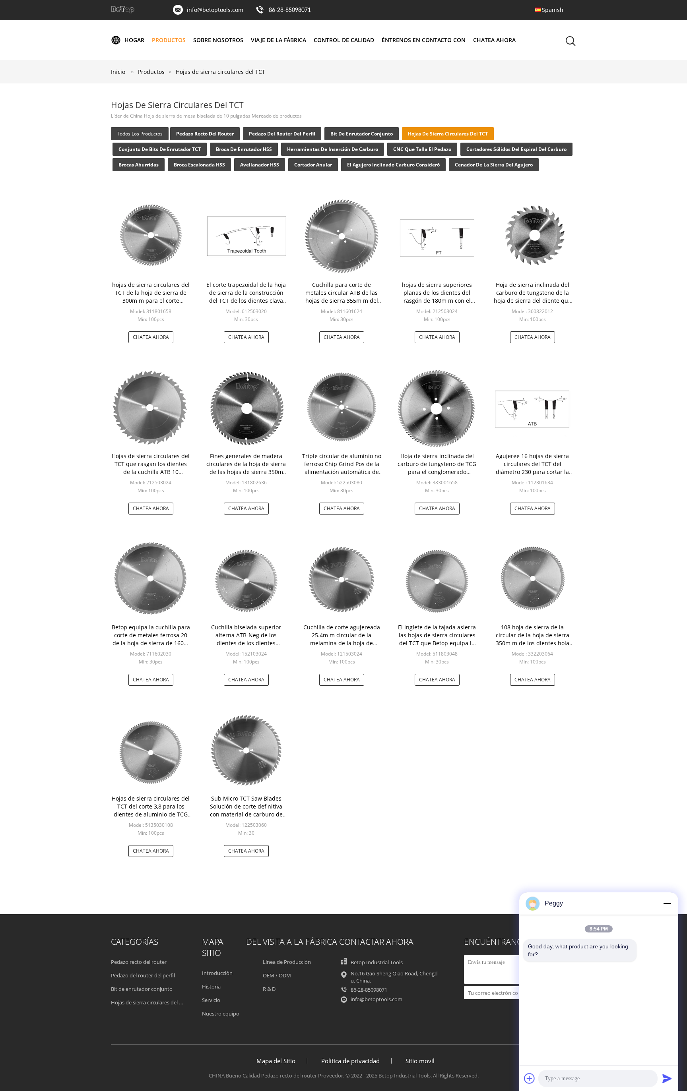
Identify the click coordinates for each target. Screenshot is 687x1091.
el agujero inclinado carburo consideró (393, 164)
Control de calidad (344, 40)
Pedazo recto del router (205, 133)
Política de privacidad (350, 1061)
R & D (269, 988)
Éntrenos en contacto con (424, 40)
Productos (169, 40)
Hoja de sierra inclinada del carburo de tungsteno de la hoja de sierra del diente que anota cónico (532, 296)
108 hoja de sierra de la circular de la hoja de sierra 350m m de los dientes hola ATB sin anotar (532, 639)
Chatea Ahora (494, 40)
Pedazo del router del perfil (282, 133)
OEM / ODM (277, 975)
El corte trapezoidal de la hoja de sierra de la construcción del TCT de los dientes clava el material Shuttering (246, 296)
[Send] (667, 1078)
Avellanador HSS (259, 164)
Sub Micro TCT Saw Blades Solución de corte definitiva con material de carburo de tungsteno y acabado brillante (246, 814)
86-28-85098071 (290, 10)
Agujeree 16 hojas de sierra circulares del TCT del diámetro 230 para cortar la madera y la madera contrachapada (532, 471)
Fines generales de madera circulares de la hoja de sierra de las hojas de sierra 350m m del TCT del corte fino (246, 468)
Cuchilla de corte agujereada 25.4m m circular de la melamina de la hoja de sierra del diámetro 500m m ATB (341, 643)
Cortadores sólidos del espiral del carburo (516, 149)
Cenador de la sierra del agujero (494, 164)
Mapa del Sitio (275, 1061)
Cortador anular (313, 164)
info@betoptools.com (215, 10)
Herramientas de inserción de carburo (332, 149)
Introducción (217, 973)
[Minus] (667, 903)
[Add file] (529, 1078)
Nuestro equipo (220, 1013)
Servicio (211, 1000)
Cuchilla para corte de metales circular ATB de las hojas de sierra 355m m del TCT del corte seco (341, 296)
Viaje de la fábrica (278, 40)
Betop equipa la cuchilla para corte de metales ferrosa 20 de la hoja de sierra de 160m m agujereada (151, 639)
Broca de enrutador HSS (244, 149)
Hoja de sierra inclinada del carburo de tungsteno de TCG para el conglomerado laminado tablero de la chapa (437, 468)
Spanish (552, 10)
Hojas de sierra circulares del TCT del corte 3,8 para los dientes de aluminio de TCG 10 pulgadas (151, 810)
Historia (211, 986)
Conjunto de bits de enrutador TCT (159, 149)
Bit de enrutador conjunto (361, 133)
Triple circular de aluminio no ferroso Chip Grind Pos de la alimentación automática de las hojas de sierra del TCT (341, 468)
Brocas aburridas (138, 164)
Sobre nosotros (218, 40)
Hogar (134, 40)
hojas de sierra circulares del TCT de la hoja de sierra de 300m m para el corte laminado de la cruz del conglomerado (151, 300)
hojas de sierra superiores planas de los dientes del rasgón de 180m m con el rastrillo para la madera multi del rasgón (437, 300)
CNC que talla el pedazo (422, 149)
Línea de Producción (287, 961)
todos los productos (140, 133)
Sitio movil (420, 1061)
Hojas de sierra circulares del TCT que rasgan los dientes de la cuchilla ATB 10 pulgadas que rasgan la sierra (151, 471)
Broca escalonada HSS (199, 164)
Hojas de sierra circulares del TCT (220, 71)
